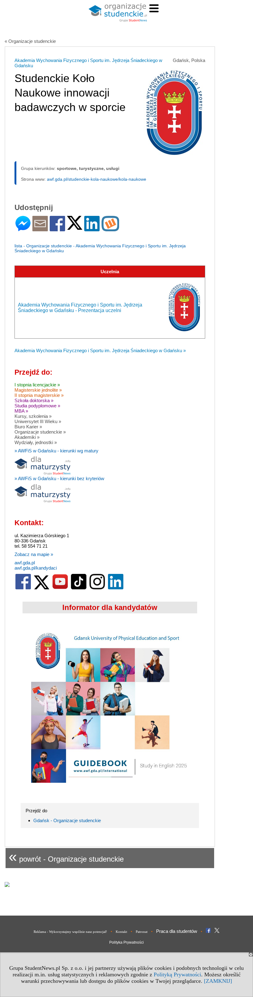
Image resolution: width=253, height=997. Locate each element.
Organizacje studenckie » (40, 432)
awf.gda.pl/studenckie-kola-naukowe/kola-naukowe (96, 179)
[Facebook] (57, 229)
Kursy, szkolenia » (33, 416)
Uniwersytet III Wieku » (38, 421)
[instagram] (97, 588)
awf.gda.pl (25, 562)
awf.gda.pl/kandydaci (36, 568)
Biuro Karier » (28, 426)
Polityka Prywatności (126, 942)
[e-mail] (40, 229)
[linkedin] (115, 588)
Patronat (141, 931)
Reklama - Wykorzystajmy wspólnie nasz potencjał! (70, 931)
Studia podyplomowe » (37, 405)
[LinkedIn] (92, 229)
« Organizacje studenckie (30, 41)
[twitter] (41, 588)
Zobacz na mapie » (34, 554)
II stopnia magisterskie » (39, 395)
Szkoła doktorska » (34, 400)
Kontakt (121, 931)
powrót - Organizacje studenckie (66, 856)
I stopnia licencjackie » (37, 384)
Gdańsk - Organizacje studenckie (67, 820)
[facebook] (23, 588)
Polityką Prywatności (177, 974)
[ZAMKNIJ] (218, 981)
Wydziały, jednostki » (36, 442)
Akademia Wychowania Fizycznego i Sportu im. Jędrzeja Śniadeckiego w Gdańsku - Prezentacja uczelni (80, 307)
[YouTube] (60, 588)
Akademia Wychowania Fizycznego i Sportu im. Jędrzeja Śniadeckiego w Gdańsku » (100, 350)
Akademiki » (27, 437)
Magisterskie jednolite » (38, 390)
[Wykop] (110, 229)
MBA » (21, 411)
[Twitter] (74, 227)
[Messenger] (23, 229)
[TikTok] (78, 588)
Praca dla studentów (176, 931)
